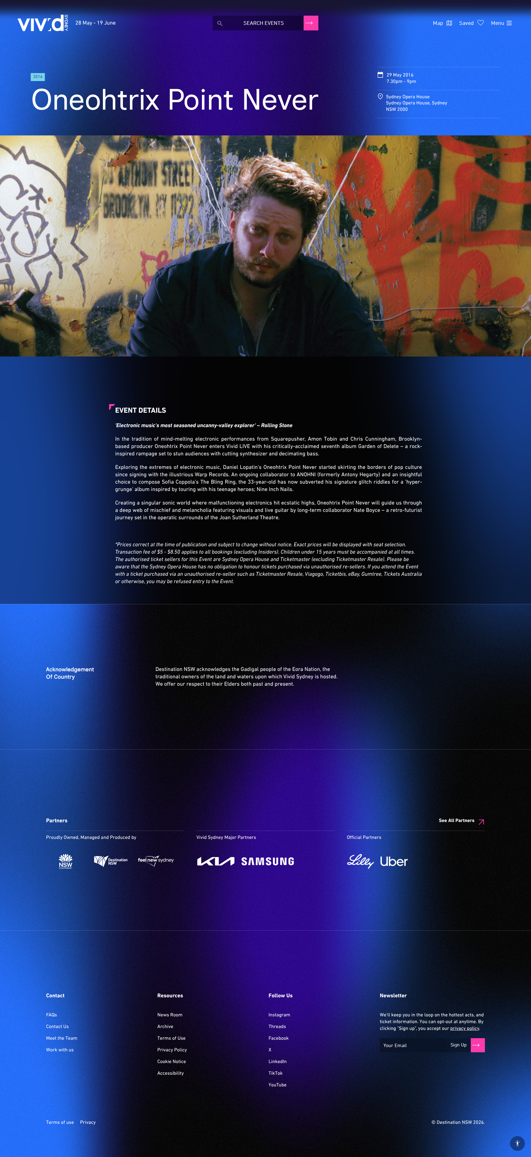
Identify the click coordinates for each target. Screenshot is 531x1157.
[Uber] (394, 861)
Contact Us (57, 1026)
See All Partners (456, 820)
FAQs (51, 1015)
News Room (170, 1015)
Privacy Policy (172, 1050)
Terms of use (60, 1122)
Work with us (60, 1050)
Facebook (279, 1038)
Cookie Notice (171, 1061)
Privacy (88, 1122)
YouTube (277, 1085)
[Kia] (215, 861)
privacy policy (464, 1028)
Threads (277, 1026)
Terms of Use (171, 1038)
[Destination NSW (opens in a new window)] (110, 861)
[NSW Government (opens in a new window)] (65, 861)
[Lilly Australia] (360, 861)
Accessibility (170, 1073)
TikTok (276, 1073)
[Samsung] (268, 861)
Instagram (279, 1015)
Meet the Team (61, 1038)
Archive (165, 1026)
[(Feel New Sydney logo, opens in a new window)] (155, 861)
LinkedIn (278, 1061)
